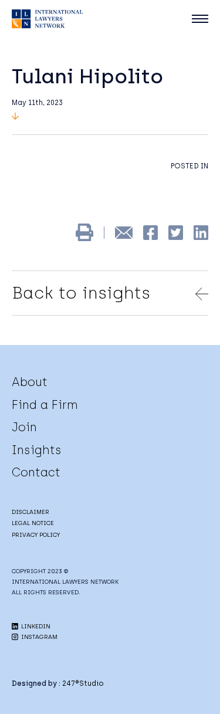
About (30, 382)
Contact (36, 472)
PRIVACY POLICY (36, 535)
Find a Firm (45, 405)
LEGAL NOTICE (33, 523)
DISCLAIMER (30, 512)
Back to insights (81, 293)
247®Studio (83, 683)
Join (24, 427)
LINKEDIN (34, 626)
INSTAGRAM (38, 637)
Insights (37, 450)
